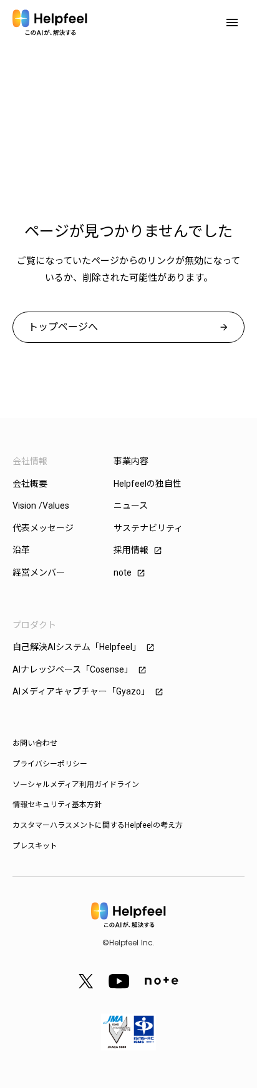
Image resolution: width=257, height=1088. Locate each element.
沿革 (21, 550)
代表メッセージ (43, 528)
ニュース (131, 506)
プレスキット (34, 845)
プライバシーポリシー (49, 764)
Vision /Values (40, 506)
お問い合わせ (34, 743)
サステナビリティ (148, 528)
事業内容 (131, 461)
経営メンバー (38, 572)
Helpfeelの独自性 (148, 484)
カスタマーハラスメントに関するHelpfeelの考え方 (97, 825)
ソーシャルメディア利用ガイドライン (75, 784)
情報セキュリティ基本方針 (57, 804)
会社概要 (29, 484)
